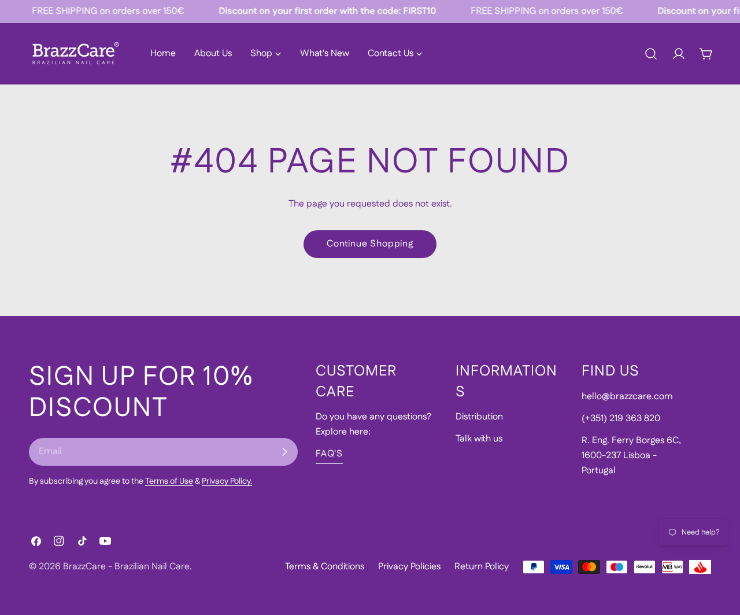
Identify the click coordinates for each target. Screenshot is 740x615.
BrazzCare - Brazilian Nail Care (126, 566)
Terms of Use (169, 481)
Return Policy (481, 566)
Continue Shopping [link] (370, 244)
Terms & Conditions (324, 566)
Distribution (479, 416)
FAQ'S (329, 454)
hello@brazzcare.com (627, 396)
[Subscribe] (284, 452)
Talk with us (479, 438)
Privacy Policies (409, 566)
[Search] (651, 53)
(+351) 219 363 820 (621, 418)
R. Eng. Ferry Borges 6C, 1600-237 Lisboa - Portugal (631, 455)
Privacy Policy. (227, 481)
